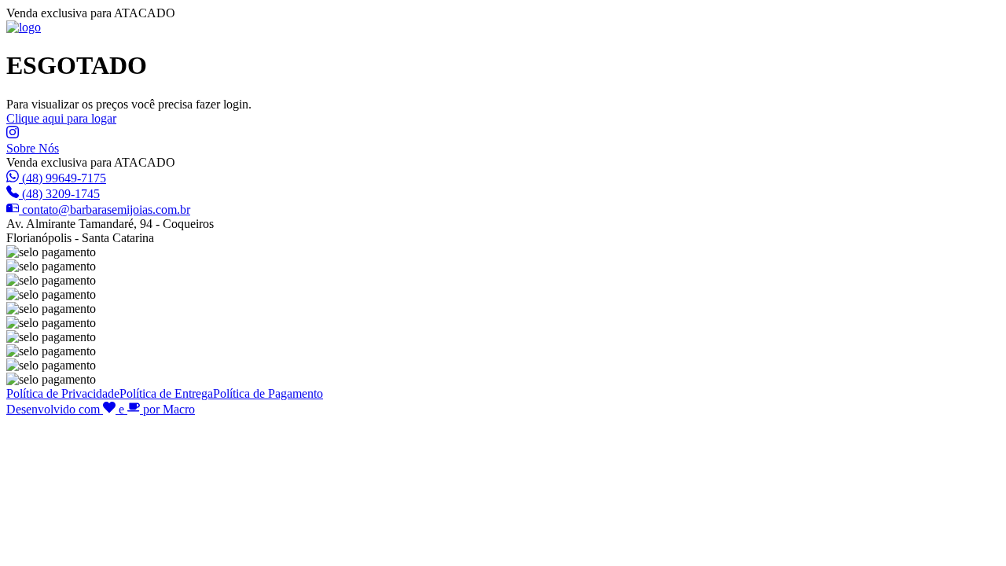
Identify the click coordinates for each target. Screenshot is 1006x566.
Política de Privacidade (62, 393)
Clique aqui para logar (61, 118)
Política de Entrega (166, 393)
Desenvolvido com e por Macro (100, 409)
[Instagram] (12, 134)
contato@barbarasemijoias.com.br (106, 209)
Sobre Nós (32, 148)
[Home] (23, 27)
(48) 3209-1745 (61, 193)
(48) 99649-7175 (64, 178)
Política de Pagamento (268, 393)
